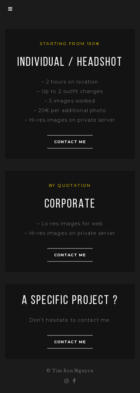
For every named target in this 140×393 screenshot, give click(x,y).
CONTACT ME (70, 141)
